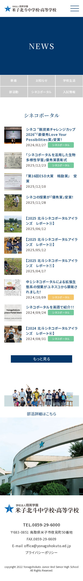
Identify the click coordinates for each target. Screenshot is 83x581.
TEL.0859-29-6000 (41, 525)
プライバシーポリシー (41, 552)
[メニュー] (74, 8)
